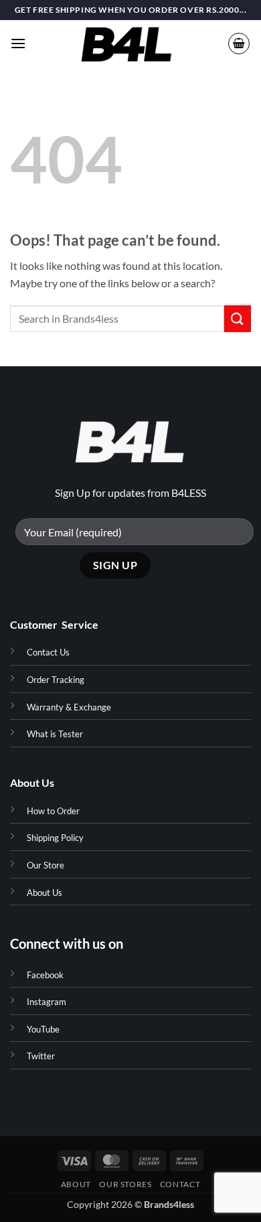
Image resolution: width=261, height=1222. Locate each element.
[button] (18, 43)
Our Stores (125, 1184)
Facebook (45, 975)
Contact (180, 1184)
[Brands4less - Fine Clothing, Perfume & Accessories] (126, 43)
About (76, 1184)
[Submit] (237, 318)
